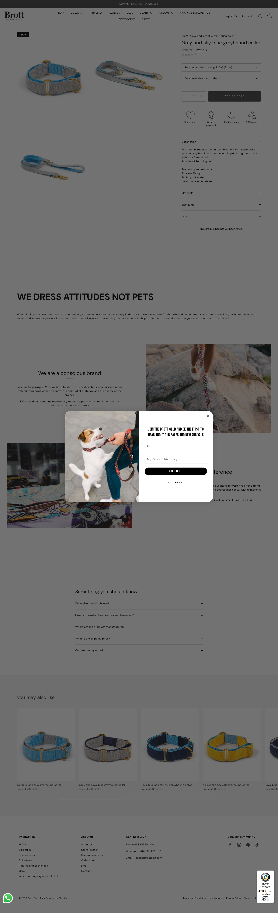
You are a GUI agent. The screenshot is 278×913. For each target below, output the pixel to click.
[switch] (265, 898)
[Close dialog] (208, 416)
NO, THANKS (176, 482)
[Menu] (272, 873)
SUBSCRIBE (176, 471)
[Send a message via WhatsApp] (8, 898)
